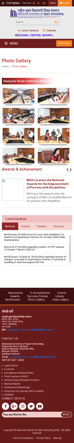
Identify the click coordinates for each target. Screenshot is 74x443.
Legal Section (11, 365)
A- (34, 3)
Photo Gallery (36, 299)
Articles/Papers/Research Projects (21, 380)
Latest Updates (30, 30)
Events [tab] (25, 226)
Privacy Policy (43, 438)
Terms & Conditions (23, 438)
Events (62, 293)
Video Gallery (60, 299)
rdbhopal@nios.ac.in (41, 329)
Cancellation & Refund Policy (19, 373)
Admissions (64, 43)
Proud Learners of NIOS (16, 376)
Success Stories (37, 296)
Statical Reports (12, 384)
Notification (12, 299)
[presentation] (67, 170)
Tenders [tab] (41, 226)
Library (60, 296)
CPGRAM (9, 394)
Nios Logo (37, 13)
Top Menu (13, 3)
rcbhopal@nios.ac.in (17, 329)
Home (5, 66)
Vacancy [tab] (58, 226)
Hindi (53, 3)
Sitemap (57, 438)
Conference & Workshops (17, 387)
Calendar (51, 30)
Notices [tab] (10, 226)
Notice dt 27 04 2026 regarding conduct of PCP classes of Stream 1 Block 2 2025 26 (34, 248)
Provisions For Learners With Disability (24, 391)
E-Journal (9, 369)
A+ (44, 3)
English (66, 3)
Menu (13, 43)
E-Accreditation (40, 293)
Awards (15, 296)
